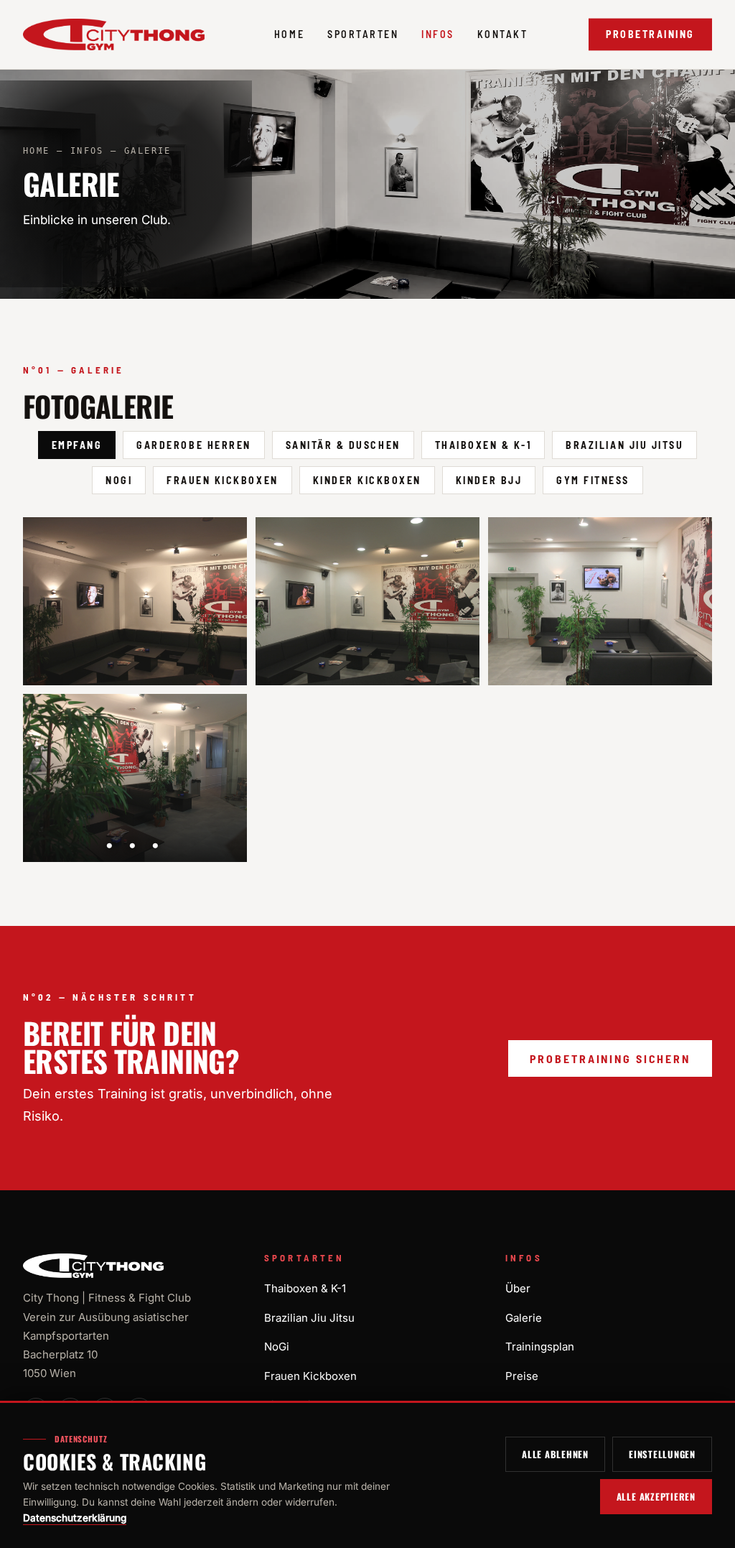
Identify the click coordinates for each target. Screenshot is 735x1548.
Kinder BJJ (489, 480)
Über (517, 1288)
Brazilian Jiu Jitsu (624, 445)
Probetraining (650, 34)
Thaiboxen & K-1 (483, 445)
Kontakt (502, 34)
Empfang (77, 445)
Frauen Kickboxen (222, 480)
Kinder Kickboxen (367, 480)
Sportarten (362, 34)
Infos (437, 34)
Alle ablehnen (555, 1454)
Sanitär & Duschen (343, 445)
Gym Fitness (592, 480)
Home (289, 34)
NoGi (119, 480)
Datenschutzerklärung (74, 1518)
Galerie (523, 1318)
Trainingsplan (539, 1346)
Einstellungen (662, 1454)
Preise (521, 1376)
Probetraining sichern (610, 1058)
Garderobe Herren (193, 445)
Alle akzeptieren (656, 1496)
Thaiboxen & (305, 1288)
